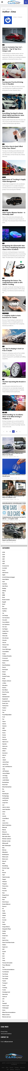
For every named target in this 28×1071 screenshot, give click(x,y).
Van (3, 1001)
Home (3, 732)
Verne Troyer (5, 1005)
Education (4, 685)
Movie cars (5, 859)
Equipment (5, 699)
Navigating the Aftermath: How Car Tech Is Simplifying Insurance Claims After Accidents (13, 247)
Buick (3, 604)
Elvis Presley (5, 692)
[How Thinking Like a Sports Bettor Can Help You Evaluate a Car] (14, 487)
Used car (4, 996)
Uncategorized (5, 313)
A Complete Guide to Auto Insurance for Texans (11, 316)
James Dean (5, 762)
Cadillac (4, 611)
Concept (4, 647)
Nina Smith (6, 456)
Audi (3, 581)
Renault (4, 897)
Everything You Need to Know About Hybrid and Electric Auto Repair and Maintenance (13, 115)
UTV (3, 999)
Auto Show (5, 586)
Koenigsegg (5, 796)
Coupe (4, 653)
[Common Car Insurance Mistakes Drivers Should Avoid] (14, 466)
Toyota (6, 210)
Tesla (3, 960)
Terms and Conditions (6, 1033)
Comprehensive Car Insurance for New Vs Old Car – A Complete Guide (14, 518)
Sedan (4, 924)
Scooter (4, 920)
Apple (3, 574)
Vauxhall (4, 1003)
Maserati (4, 827)
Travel (4, 985)
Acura (3, 570)
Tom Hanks (5, 978)
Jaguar (4, 759)
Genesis (4, 726)
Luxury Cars (5, 823)
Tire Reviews (5, 971)
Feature (4, 708)
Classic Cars (5, 644)
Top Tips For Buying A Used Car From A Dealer (13, 349)
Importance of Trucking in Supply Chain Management (14, 180)
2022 (3, 561)
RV (3, 908)
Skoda (4, 933)
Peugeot (4, 883)
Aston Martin (5, 579)
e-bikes (4, 683)
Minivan (4, 850)
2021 (3, 559)
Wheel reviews (6, 1014)
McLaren (4, 832)
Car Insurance (5, 617)
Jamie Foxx (5, 764)
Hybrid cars (5, 741)
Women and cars (6, 1017)
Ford (3, 717)
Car (3, 44)
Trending (4, 987)
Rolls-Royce (5, 902)
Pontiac (4, 888)
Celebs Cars (5, 631)
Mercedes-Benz (6, 836)
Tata (3, 953)
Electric (4, 687)
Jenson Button (6, 773)
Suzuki (4, 951)
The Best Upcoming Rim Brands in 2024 (14, 382)
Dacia (3, 662)
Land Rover (5, 800)
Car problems (5, 622)
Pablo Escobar (6, 877)
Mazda (4, 829)
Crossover (5, 658)
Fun (3, 719)
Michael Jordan (6, 841)
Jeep (3, 768)
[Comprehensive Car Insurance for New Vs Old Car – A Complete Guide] (14, 509)
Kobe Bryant (5, 793)
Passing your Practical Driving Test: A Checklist (12, 83)
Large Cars (5, 802)
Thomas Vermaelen (7, 962)
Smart (3, 938)
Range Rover (5, 895)
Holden (4, 730)
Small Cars (5, 935)
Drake (3, 678)
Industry (4, 748)
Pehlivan (4, 881)
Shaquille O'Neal (6, 929)
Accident (4, 568)
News (3, 863)
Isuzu (3, 757)
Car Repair (5, 629)
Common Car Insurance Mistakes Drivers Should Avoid (13, 475)
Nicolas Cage (5, 868)
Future (4, 721)
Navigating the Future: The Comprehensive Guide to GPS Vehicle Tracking (12, 282)
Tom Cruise (5, 976)
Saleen (4, 915)
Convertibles (5, 651)
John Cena (5, 777)
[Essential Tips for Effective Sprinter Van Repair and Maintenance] (14, 530)
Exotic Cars (5, 703)
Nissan (4, 872)
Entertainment (5, 696)
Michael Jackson (6, 838)
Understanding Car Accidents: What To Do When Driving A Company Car (12, 416)
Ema (11, 9)
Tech (3, 958)
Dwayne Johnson (6, 680)
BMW (3, 595)
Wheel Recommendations (8, 1012)
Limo (3, 814)
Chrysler (4, 640)
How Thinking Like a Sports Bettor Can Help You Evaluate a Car (13, 497)
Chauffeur (4, 633)
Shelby (4, 931)
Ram (3, 893)
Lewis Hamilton (6, 809)
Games (4, 723)
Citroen (4, 642)
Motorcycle (5, 856)
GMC (3, 728)
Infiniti (3, 750)
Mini (3, 847)
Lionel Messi (5, 818)
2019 (3, 554)
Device (4, 667)
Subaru (4, 944)
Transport (4, 983)
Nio (3, 870)
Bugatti (4, 602)
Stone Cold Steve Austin (8, 942)
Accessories (5, 565)
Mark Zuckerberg (6, 825)
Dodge (4, 674)
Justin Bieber (5, 780)
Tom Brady (5, 974)
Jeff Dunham (5, 771)
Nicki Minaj (5, 865)
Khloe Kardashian (6, 786)
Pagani (4, 879)
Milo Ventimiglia (6, 845)
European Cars (6, 701)
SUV (3, 949)
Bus (3, 606)
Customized (5, 660)
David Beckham (6, 665)
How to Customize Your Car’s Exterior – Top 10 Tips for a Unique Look (12, 49)
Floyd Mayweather (7, 714)
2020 (3, 556)
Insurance (4, 753)
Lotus (3, 820)
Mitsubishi (5, 852)
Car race (4, 626)
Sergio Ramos (6, 926)
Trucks (4, 177)
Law (6, 412)
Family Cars (5, 705)
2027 (3, 563)
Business (4, 608)
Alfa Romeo (5, 572)
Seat (3, 922)
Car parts (4, 620)
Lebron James (6, 807)
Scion (3, 917)
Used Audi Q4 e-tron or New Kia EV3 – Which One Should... (13, 454)
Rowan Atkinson (6, 904)
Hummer (4, 739)
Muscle (4, 861)
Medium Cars (5, 834)
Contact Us (17, 1069)
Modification (5, 854)
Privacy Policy (4, 1031)
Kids (3, 791)
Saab (3, 911)
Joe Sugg (4, 775)
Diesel (4, 671)
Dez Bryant (5, 669)
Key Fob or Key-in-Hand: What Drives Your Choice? (12, 147)
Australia (4, 583)
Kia (3, 789)
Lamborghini (5, 798)
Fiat (3, 712)
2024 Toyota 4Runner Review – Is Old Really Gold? (13, 213)
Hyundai (4, 744)
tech (3, 956)
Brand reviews (6, 599)
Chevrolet (4, 635)
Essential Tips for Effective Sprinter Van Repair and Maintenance (13, 539)
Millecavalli (5, 843)
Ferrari (4, 710)
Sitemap (12, 1069)
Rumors (4, 906)
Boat (3, 597)
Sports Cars (5, 940)
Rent (3, 899)
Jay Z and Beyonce (7, 766)
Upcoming (5, 994)
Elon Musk (5, 690)
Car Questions (6, 624)
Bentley (4, 588)
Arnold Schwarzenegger (8, 577)
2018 (3, 552)
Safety (4, 913)
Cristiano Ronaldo (7, 656)
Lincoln (4, 816)
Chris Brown (5, 638)
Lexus (3, 811)
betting (4, 590)
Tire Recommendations (8, 969)
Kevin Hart (5, 784)
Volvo (3, 1010)
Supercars (5, 947)
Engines (4, 694)
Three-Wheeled (6, 965)
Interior (4, 755)
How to (4, 737)
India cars (4, 746)
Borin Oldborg (6, 478)
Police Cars (5, 886)
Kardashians (5, 782)
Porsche (4, 890)
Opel (3, 874)
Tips (3, 967)
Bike (3, 593)
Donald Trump (6, 676)
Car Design (5, 615)
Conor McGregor (6, 649)
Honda (4, 735)
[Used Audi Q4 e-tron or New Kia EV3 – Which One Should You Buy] (14, 445)
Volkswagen (5, 1007)
